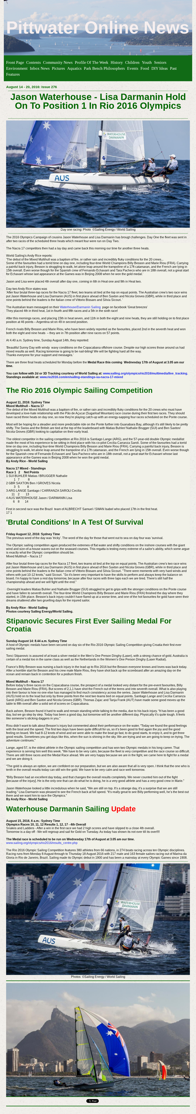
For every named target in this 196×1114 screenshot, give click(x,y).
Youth (147, 62)
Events (132, 68)
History (117, 62)
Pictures (58, 68)
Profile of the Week (91, 62)
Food (144, 68)
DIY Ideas (159, 68)
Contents (33, 62)
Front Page (15, 62)
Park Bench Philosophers (104, 68)
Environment (17, 68)
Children (132, 62)
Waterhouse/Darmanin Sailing (80, 307)
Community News (58, 62)
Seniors (160, 62)
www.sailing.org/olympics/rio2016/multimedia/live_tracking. (145, 373)
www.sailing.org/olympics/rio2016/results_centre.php (42, 843)
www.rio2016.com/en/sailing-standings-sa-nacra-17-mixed (81, 377)
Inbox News (40, 68)
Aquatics (74, 68)
